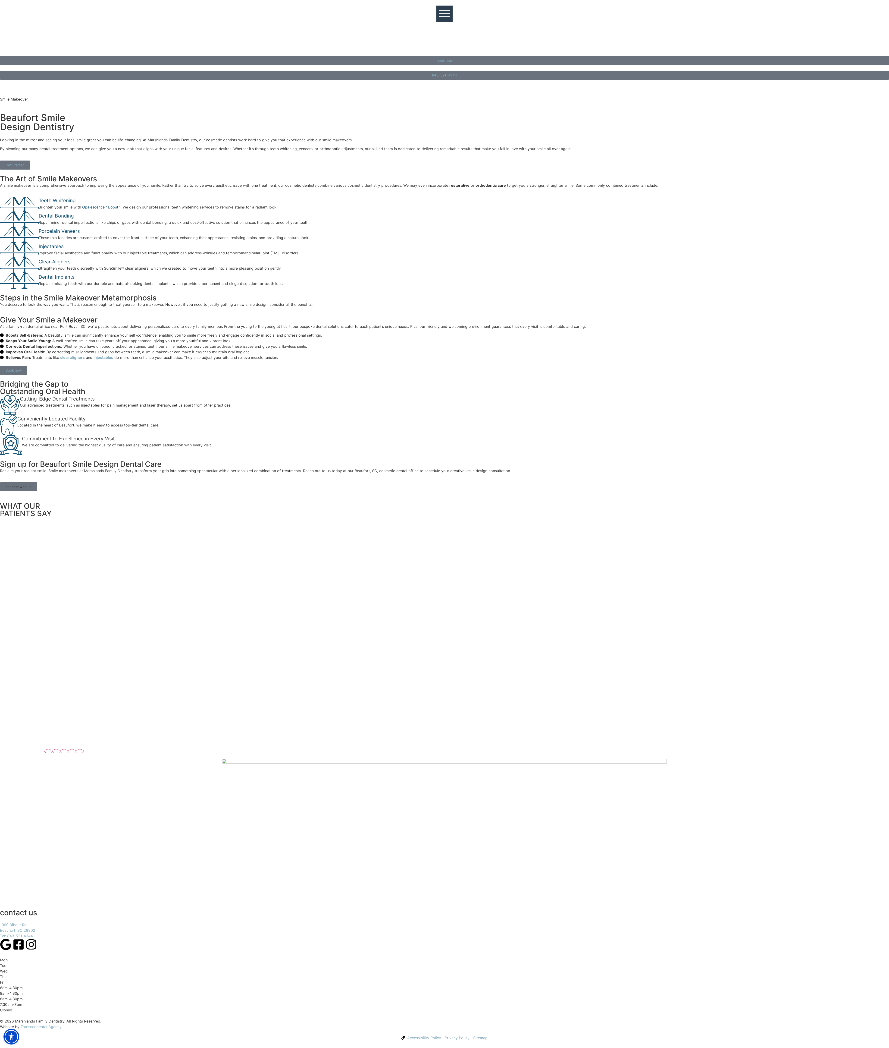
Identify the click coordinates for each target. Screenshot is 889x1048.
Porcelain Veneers (59, 231)
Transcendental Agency (41, 1026)
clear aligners (72, 357)
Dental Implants (57, 277)
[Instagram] (31, 944)
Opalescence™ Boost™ (101, 207)
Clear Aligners (55, 262)
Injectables (51, 246)
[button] (48, 751)
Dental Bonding (56, 216)
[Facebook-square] (18, 944)
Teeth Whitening (57, 200)
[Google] (6, 944)
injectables (103, 357)
